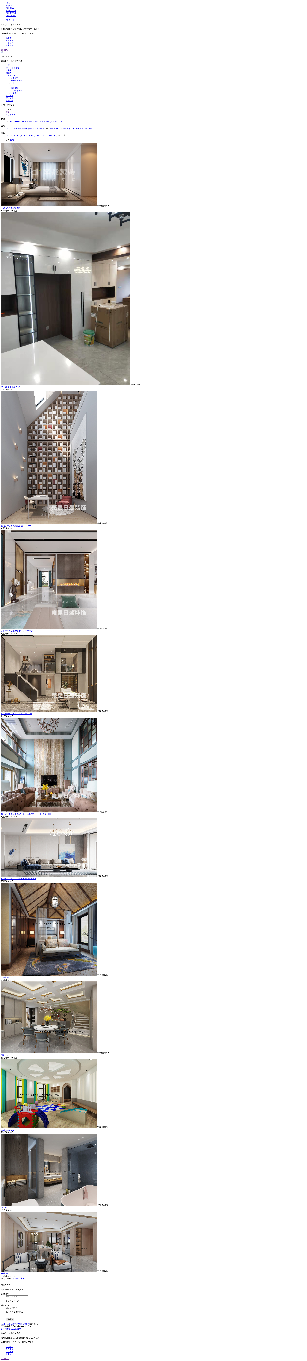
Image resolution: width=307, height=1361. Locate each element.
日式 (64, 129)
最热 (12, 140)
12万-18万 (44, 135)
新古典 (53, 129)
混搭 (39, 129)
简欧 (77, 129)
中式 (26, 129)
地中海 (21, 129)
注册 (12, 20)
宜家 (69, 129)
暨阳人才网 (11, 11)
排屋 (52, 122)
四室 (31, 122)
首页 (8, 3)
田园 (43, 129)
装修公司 (14, 78)
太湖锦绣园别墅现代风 (10, 208)
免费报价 (9, 40)
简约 (81, 129)
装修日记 (9, 96)
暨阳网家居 (11, 16)
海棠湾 (4, 1208)
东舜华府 (5, 1273)
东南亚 (59, 129)
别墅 (39, 122)
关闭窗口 (5, 50)
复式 (44, 122)
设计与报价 (12, 68)
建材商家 (14, 88)
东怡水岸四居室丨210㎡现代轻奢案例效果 (18, 879)
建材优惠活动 (16, 91)
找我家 (9, 73)
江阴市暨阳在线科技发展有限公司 (15, 1324)
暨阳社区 (10, 8)
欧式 (34, 129)
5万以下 (21, 135)
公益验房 (9, 43)
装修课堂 (9, 98)
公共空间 (58, 122)
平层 (11, 122)
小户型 (17, 122)
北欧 (73, 129)
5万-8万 (29, 135)
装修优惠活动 (16, 80)
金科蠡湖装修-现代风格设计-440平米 (16, 714)
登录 (8, 20)
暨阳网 (9, 6)
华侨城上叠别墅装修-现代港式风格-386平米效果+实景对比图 (26, 814)
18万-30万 (53, 135)
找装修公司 (10, 75)
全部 (8, 129)
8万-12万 (36, 135)
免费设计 (9, 38)
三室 (26, 122)
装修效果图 (10, 115)
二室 (22, 122)
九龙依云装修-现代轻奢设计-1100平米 (17, 631)
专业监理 (9, 45)
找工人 (13, 83)
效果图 (9, 70)
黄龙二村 (5, 1055)
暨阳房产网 (11, 13)
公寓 (35, 122)
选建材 (9, 85)
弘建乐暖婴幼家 (7, 1130)
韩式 (86, 129)
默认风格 (13, 129)
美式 (30, 129)
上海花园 (5, 977)
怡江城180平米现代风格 (11, 387)
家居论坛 (9, 101)
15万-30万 (14, 135)
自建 (48, 122)
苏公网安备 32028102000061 (12, 1329)
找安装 (13, 93)
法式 (90, 129)
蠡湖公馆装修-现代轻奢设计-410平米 (16, 526)
